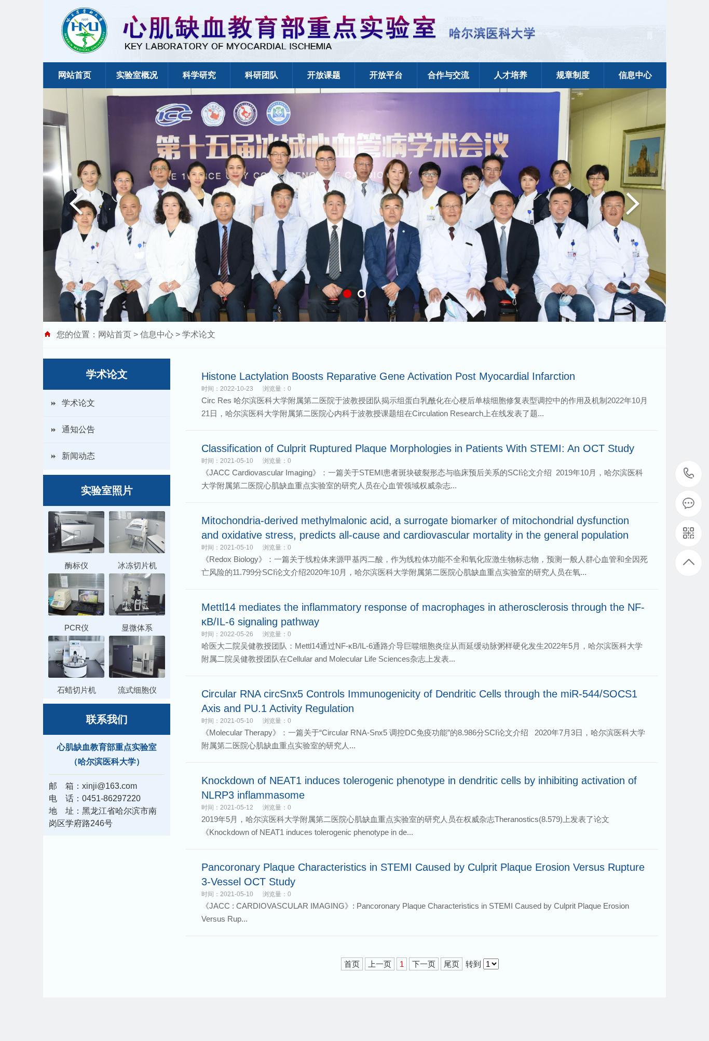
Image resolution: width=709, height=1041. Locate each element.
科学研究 (199, 75)
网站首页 (74, 75)
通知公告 (78, 429)
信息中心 (635, 75)
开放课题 (323, 75)
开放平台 (386, 75)
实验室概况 (137, 75)
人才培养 (510, 75)
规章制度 (573, 75)
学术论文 (198, 334)
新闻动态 (78, 455)
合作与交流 (448, 75)
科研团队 (261, 75)
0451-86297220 (689, 474)
